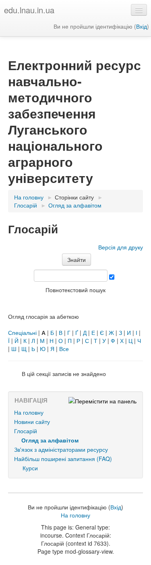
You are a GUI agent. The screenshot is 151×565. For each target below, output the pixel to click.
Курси (30, 468)
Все (64, 349)
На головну (28, 412)
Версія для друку (120, 247)
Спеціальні (22, 332)
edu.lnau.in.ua (29, 10)
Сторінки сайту (74, 197)
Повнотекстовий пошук (75, 290)
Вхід (141, 26)
